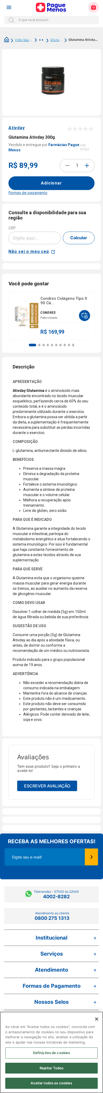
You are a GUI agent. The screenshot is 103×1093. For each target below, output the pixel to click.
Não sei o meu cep (28, 251)
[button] (32, 345)
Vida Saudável (24, 40)
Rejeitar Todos (52, 1068)
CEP (12, 228)
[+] (87, 165)
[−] (67, 165)
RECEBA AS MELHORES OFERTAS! (51, 841)
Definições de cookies (51, 1053)
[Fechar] (96, 1019)
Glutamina (56, 40)
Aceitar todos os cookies (51, 1083)
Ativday (16, 127)
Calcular (78, 237)
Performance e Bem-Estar (38, 39)
